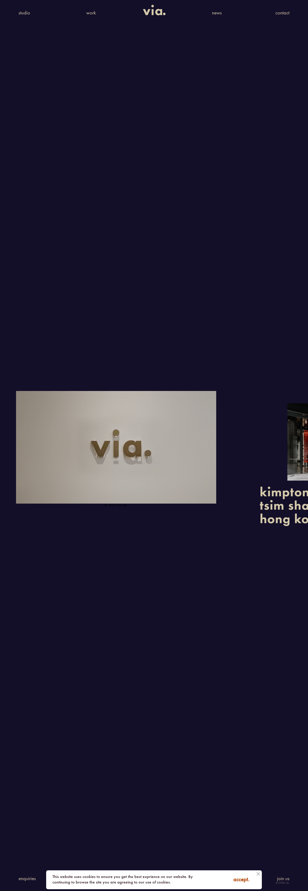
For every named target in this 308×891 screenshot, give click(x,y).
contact (282, 13)
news (217, 13)
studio (24, 13)
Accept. (241, 880)
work (91, 13)
